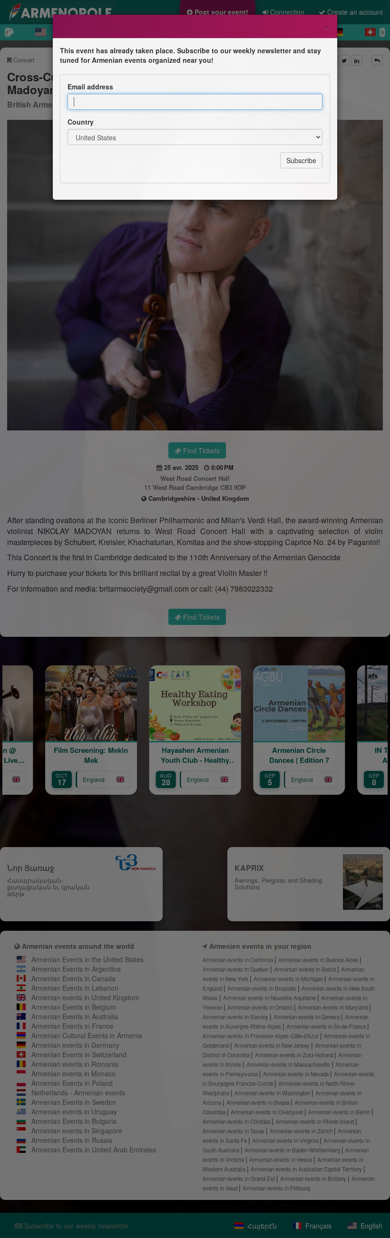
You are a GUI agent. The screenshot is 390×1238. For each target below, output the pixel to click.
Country (81, 122)
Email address (90, 86)
